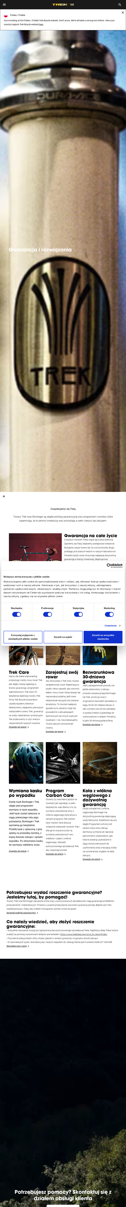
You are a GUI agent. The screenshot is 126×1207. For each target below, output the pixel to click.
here (41, 24)
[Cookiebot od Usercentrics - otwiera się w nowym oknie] (109, 565)
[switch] (47, 614)
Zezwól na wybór (63, 637)
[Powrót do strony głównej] (3, 496)
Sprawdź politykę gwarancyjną (21, 913)
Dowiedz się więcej (17, 727)
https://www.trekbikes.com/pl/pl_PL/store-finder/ (83, 934)
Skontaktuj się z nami (16, 946)
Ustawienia (111, 625)
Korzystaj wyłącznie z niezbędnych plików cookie (23, 637)
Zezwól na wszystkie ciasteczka (103, 637)
